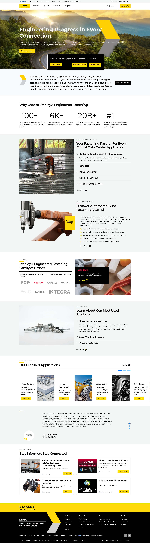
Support (46, 6)
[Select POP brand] (25, 282)
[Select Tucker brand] (65, 282)
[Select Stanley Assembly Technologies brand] (25, 292)
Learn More (84, 246)
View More (80, 190)
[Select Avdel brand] (40, 292)
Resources (56, 6)
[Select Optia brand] (52, 282)
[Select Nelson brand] (38, 282)
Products (36, 6)
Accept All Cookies (95, 64)
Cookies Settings (56, 64)
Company (67, 6)
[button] (30, 1)
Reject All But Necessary (80, 64)
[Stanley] (24, 6)
